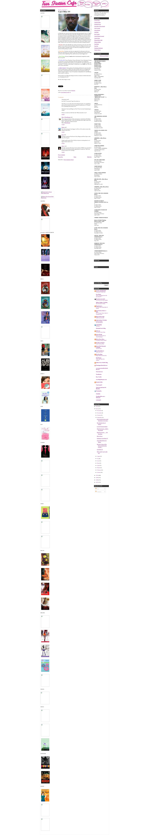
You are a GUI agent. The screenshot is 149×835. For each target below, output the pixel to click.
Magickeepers (99, 306)
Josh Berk (96, 32)
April (98, 465)
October (99, 415)
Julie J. (63, 146)
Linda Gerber (97, 38)
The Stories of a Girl (100, 299)
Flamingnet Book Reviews (101, 365)
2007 (97, 482)
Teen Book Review (100, 350)
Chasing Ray (99, 391)
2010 (97, 475)
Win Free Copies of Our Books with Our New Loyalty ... (102, 446)
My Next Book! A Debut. (100, 303)
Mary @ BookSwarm (66, 117)
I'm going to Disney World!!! (101, 340)
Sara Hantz (96, 44)
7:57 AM (63, 124)
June (98, 460)
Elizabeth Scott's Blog (101, 328)
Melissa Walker (97, 42)
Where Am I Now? (99, 352)
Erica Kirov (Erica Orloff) (99, 26)
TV (70, 92)
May (98, 463)
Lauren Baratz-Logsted (65, 92)
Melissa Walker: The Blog (101, 302)
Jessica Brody (97, 30)
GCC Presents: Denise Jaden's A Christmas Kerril (102, 314)
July (98, 458)
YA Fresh (98, 331)
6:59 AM (63, 114)
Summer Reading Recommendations (99, 322)
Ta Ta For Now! (99, 348)
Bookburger (98, 357)
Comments (99, 491)
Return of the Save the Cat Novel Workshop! (101, 336)
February (99, 470)
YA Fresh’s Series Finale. (100, 332)
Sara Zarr (96, 46)
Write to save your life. (100, 317)
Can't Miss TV (64, 12)
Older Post (89, 156)
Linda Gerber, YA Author (101, 320)
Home (75, 156)
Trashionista (99, 374)
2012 (97, 406)
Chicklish (98, 393)
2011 (97, 408)
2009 (97, 477)
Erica (63, 134)
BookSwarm (67, 122)
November (99, 412)
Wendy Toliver (97, 50)
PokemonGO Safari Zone (100, 292)
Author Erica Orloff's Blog (102, 362)
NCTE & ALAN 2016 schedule (102, 300)
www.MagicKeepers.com (101, 379)
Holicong (97, 326)
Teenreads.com (99, 371)
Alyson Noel (97, 20)
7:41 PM (63, 152)
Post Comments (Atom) (69, 159)
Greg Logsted (97, 28)
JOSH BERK (99, 324)
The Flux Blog (99, 354)
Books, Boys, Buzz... (100, 339)
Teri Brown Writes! (100, 342)
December (99, 410)
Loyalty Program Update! (102, 426)
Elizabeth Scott (97, 24)
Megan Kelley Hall (98, 40)
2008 (97, 480)
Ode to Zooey (100, 436)
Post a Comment (61, 154)
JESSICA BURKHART (101, 290)
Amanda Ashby (97, 22)
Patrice (63, 127)
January (99, 472)
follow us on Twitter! (104, 55)
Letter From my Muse (100, 343)
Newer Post (60, 156)
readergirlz (98, 400)
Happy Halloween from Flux (101, 355)
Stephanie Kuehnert (98, 48)
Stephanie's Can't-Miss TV (102, 438)
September (99, 417)
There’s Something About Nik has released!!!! (101, 296)
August (98, 456)
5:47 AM (63, 143)
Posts (98, 488)
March (98, 467)
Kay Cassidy (97, 34)
